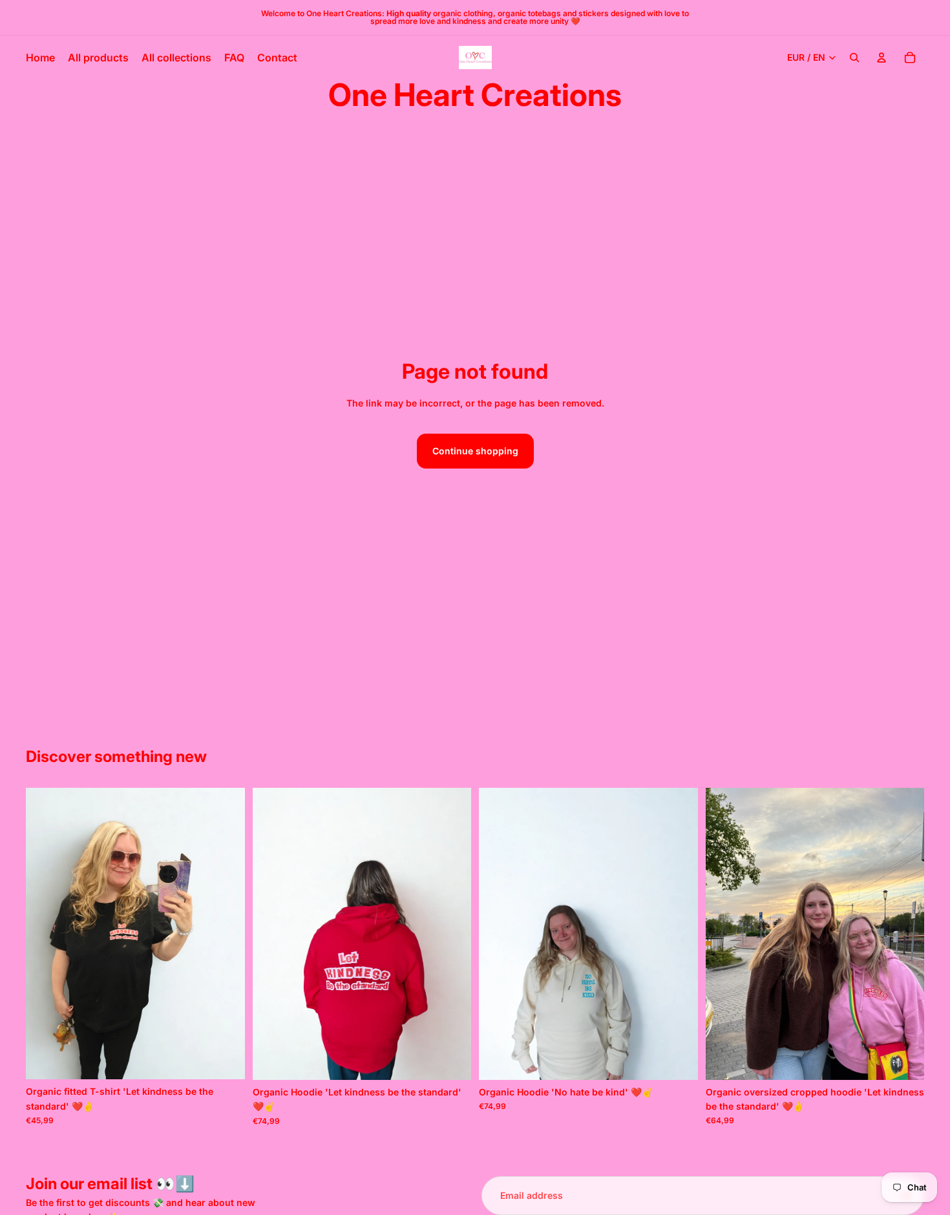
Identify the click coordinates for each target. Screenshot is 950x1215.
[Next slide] (225, 934)
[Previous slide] (45, 934)
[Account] (881, 57)
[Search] (854, 57)
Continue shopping (475, 450)
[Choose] (225, 1060)
